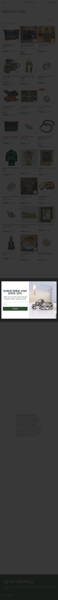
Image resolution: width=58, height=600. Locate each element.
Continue (15, 309)
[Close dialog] (55, 283)
